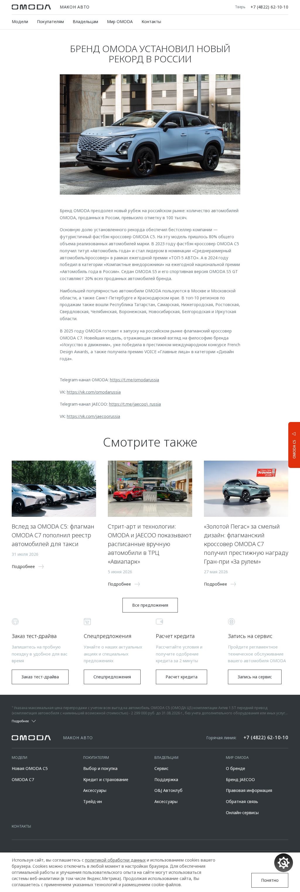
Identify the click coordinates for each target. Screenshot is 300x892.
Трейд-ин (92, 801)
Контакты (151, 21)
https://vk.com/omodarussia (94, 392)
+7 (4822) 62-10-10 (269, 7)
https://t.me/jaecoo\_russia (135, 404)
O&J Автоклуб (168, 790)
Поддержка (166, 779)
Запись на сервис (255, 677)
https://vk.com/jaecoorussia (93, 416)
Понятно (270, 880)
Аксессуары (94, 790)
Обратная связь (242, 801)
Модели (20, 21)
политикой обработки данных (115, 860)
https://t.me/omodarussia (134, 379)
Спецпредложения (112, 677)
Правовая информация (249, 790)
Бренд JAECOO (240, 779)
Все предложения (150, 605)
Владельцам (85, 21)
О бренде (235, 768)
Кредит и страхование (105, 779)
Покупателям (50, 21)
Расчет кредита (181, 677)
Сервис (161, 768)
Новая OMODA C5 (30, 768)
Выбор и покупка (100, 768)
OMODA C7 (23, 779)
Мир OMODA (120, 21)
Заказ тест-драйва (40, 677)
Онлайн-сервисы (242, 812)
